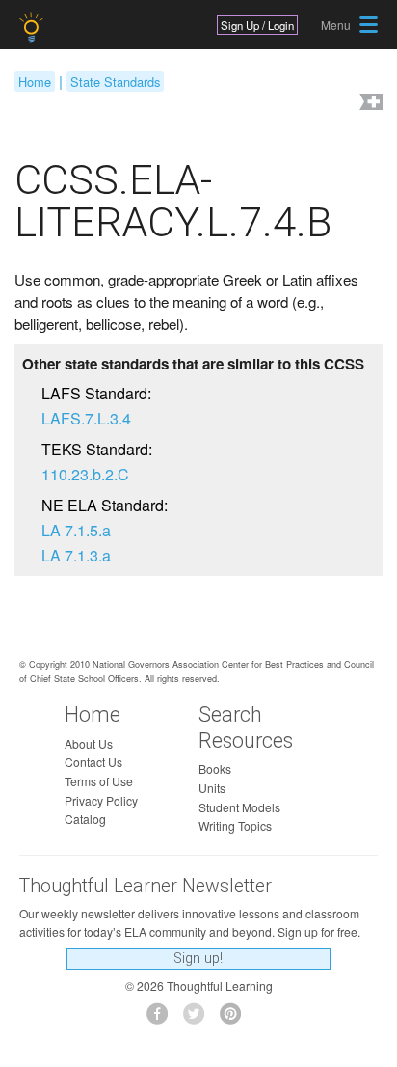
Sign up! (198, 958)
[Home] (33, 27)
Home (34, 81)
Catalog (85, 818)
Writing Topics (235, 825)
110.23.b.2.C (85, 474)
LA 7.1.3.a (76, 555)
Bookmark (369, 104)
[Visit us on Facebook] (162, 1019)
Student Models (239, 807)
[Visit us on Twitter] (199, 1019)
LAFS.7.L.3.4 (86, 418)
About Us (89, 743)
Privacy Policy (101, 800)
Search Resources (245, 727)
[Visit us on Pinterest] (235, 1019)
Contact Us (93, 761)
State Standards (115, 81)
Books (214, 768)
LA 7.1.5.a (76, 530)
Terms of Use (99, 781)
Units (211, 788)
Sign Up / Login (257, 25)
